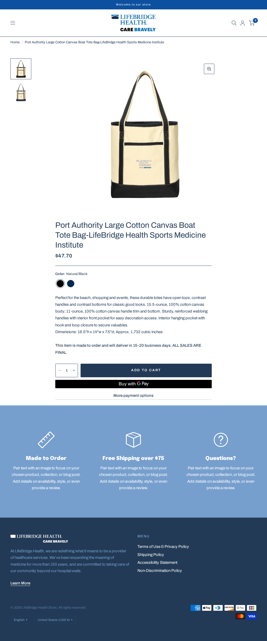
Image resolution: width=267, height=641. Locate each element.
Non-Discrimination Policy (159, 570)
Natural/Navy (71, 284)
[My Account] (242, 23)
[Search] (234, 23)
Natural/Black (60, 284)
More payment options (133, 395)
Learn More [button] (20, 583)
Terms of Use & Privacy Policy (163, 546)
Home (15, 42)
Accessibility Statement (157, 562)
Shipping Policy (150, 555)
